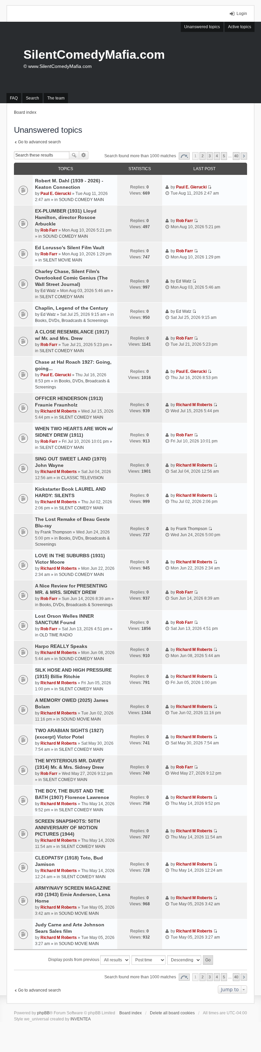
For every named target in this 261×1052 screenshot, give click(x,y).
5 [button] (224, 156)
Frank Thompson (56, 532)
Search (74, 155)
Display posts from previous (74, 959)
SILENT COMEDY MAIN (61, 296)
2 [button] (203, 156)
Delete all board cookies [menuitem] (172, 1013)
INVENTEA (80, 1019)
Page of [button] (184, 156)
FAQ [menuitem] (14, 98)
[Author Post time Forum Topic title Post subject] (149, 960)
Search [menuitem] (32, 98)
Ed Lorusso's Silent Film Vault (69, 247)
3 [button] (210, 156)
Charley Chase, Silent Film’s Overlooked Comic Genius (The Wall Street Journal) (71, 278)
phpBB (43, 1013)
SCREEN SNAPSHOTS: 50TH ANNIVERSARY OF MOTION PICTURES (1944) (67, 827)
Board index (130, 1013)
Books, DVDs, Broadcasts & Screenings (71, 320)
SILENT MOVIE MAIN (62, 260)
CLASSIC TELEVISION (82, 477)
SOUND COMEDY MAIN (81, 199)
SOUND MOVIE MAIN (81, 719)
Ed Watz (48, 290)
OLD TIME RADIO (55, 635)
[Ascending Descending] (184, 960)
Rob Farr (48, 230)
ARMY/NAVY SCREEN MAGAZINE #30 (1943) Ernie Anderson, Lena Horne (72, 894)
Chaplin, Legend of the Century (71, 308)
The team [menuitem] (56, 98)
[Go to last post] (209, 187)
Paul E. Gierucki (55, 193)
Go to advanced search (39, 142)
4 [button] (217, 156)
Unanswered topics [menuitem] (202, 26)
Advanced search (83, 155)
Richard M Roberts (58, 411)
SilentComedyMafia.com (94, 54)
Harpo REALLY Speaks (61, 646)
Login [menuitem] (242, 13)
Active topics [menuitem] (239, 26)
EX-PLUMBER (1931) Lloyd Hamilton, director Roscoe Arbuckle (66, 217)
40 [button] (236, 156)
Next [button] (244, 156)
